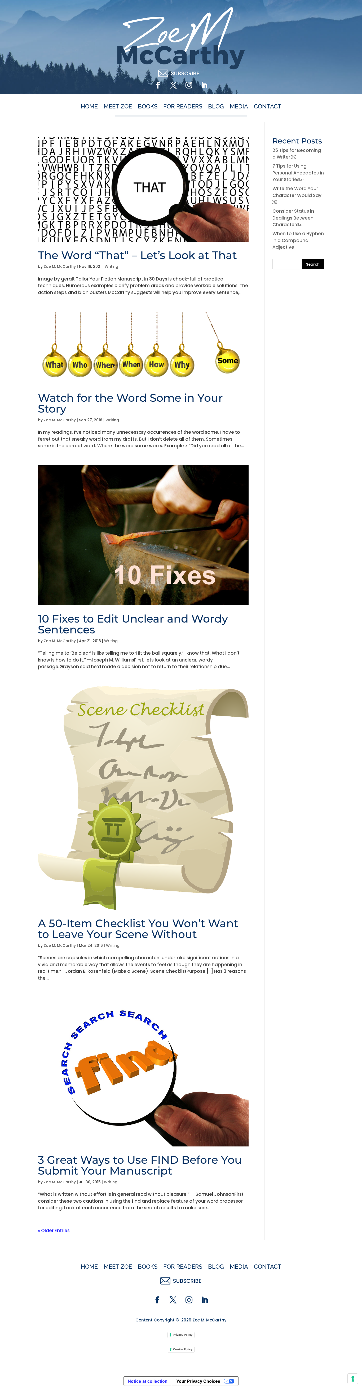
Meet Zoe (118, 106)
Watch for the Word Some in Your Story (130, 403)
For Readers (182, 106)
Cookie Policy (182, 1349)
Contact (267, 106)
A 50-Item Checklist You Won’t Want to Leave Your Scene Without (138, 929)
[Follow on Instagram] (188, 85)
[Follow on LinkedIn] (204, 85)
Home (89, 106)
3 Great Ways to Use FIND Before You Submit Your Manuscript (140, 1165)
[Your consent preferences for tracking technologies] (353, 1379)
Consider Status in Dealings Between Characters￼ (293, 218)
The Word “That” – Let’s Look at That (137, 255)
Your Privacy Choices (198, 1381)
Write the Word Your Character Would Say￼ (296, 195)
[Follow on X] (173, 85)
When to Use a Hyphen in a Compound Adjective (298, 240)
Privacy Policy (182, 1335)
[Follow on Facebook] (158, 85)
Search (313, 264)
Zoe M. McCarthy (60, 266)
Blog (216, 106)
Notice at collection (147, 1381)
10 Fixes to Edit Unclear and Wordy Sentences (133, 624)
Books (147, 106)
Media (239, 106)
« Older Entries (54, 1230)
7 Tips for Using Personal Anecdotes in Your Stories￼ (298, 173)
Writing (111, 266)
